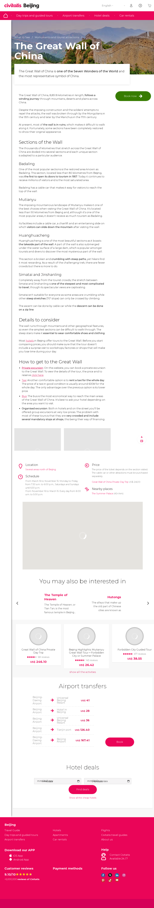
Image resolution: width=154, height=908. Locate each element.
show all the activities (82, 672)
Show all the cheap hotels (82, 798)
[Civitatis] (10, 903)
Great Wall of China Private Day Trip (110, 482)
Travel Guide (5, 15)
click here (37, 375)
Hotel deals (101, 15)
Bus (24, 396)
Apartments (60, 835)
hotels (30, 340)
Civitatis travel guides (114, 835)
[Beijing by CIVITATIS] (14, 6)
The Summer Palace (102, 493)
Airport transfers (73, 15)
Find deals (82, 789)
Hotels (57, 830)
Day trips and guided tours (34, 15)
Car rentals (126, 15)
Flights (105, 830)
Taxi (24, 380)
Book (119, 742)
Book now (130, 96)
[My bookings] (131, 5)
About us (107, 839)
